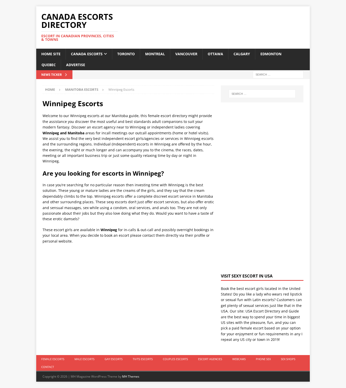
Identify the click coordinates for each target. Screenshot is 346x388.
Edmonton (270, 53)
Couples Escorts (175, 359)
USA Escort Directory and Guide (272, 311)
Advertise (75, 64)
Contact (47, 367)
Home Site (51, 53)
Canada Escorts (87, 53)
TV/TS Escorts (143, 359)
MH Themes (130, 376)
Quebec (49, 64)
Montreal (155, 53)
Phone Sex (263, 359)
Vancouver (186, 53)
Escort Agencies (210, 359)
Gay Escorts (114, 359)
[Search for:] (278, 74)
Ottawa (215, 53)
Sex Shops (288, 359)
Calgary (242, 53)
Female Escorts (52, 359)
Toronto (126, 53)
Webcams (239, 359)
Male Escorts (84, 359)
